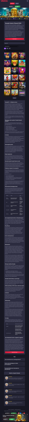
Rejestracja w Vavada (14, 352)
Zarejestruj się (12, 3)
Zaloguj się (17, 3)
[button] (0, 12)
